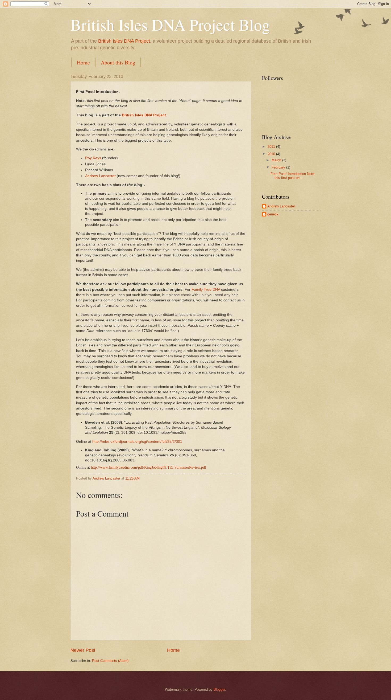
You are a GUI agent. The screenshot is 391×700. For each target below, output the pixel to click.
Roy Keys (93, 158)
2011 (272, 147)
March (277, 160)
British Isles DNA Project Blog (170, 24)
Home (83, 62)
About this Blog (118, 62)
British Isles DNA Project (124, 41)
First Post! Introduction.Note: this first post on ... (293, 176)
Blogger (219, 689)
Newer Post (82, 650)
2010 (272, 154)
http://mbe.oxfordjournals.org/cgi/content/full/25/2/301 (137, 442)
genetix (272, 214)
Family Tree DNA (206, 290)
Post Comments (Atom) (110, 661)
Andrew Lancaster (100, 176)
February (279, 167)
